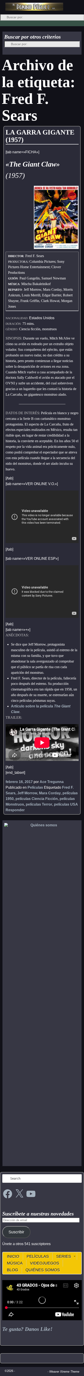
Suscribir (16, 1232)
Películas (35, 787)
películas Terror (39, 804)
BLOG (12, 1270)
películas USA (66, 804)
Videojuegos (44, 1263)
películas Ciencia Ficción (36, 799)
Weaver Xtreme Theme (64, 1371)
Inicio (13, 1256)
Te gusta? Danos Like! (27, 1329)
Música (15, 1263)
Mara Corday (50, 793)
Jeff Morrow (27, 793)
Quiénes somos (43, 1270)
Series (63, 1256)
